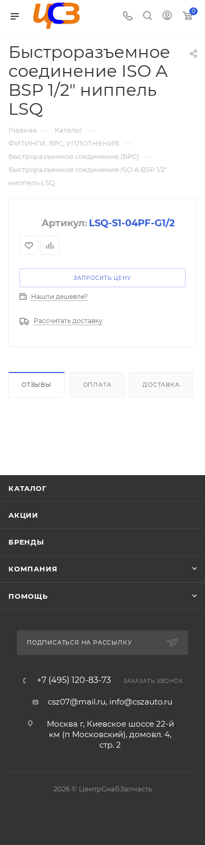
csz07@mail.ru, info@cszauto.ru (110, 702)
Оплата (97, 384)
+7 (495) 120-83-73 (74, 680)
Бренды (26, 542)
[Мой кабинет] (167, 17)
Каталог (27, 488)
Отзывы (37, 384)
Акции (23, 515)
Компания (32, 569)
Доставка (160, 384)
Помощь (28, 596)
